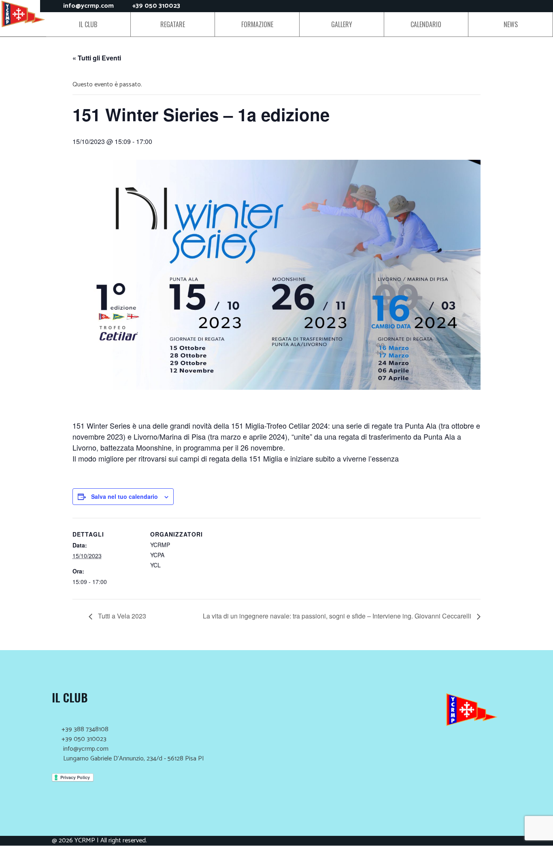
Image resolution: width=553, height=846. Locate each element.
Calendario (425, 24)
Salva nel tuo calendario (124, 496)
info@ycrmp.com (88, 5)
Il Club (88, 24)
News (511, 24)
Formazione (257, 24)
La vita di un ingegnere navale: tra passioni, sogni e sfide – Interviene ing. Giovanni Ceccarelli (338, 616)
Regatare (172, 24)
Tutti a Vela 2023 (121, 616)
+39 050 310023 (156, 5)
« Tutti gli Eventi (96, 57)
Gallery (341, 24)
